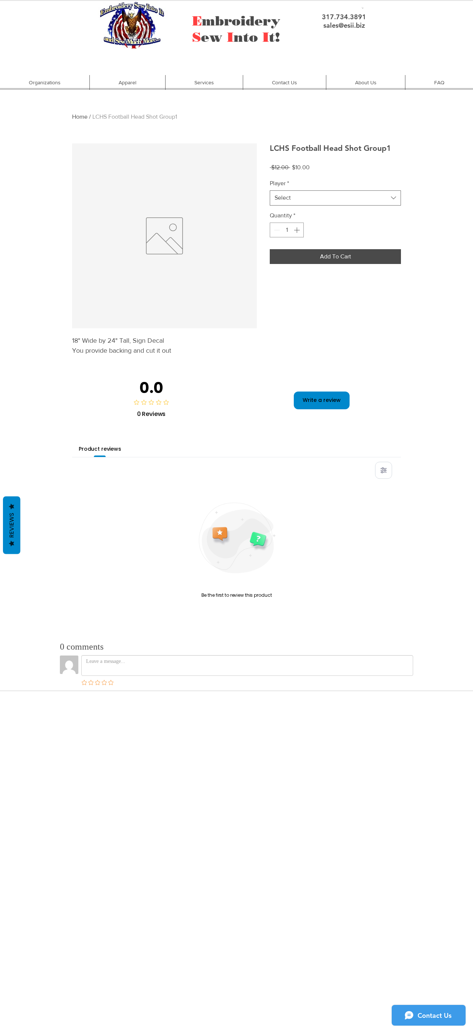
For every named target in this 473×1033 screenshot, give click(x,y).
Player (279, 183)
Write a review (322, 400)
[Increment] (297, 230)
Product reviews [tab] (100, 449)
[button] (44, 82)
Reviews (11, 525)
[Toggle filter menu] (383, 470)
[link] (363, 8)
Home (80, 117)
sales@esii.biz (344, 25)
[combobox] (335, 197)
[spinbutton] (286, 230)
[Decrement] (276, 230)
